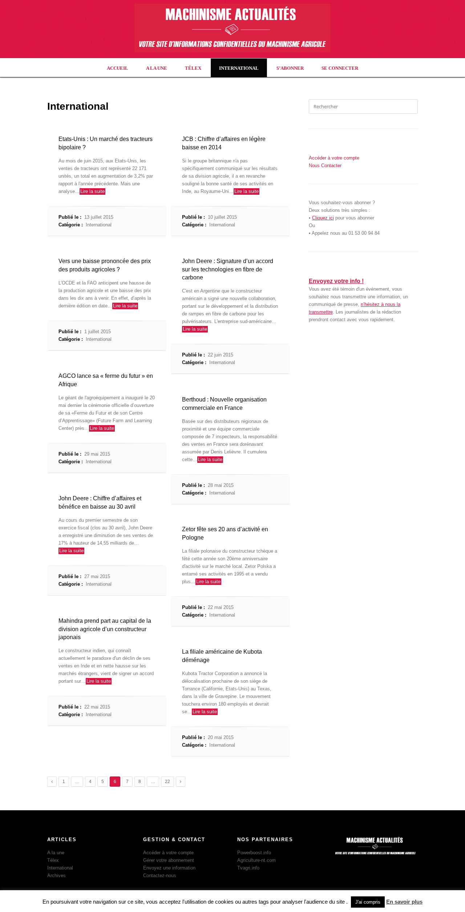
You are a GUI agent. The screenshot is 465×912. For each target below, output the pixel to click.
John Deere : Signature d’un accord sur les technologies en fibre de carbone (227, 269)
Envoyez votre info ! (336, 281)
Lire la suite (92, 191)
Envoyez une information (169, 868)
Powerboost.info (254, 852)
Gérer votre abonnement (168, 860)
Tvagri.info (248, 868)
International (239, 68)
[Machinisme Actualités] (232, 50)
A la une (156, 68)
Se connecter (340, 68)
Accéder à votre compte (168, 852)
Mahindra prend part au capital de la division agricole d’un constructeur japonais (104, 629)
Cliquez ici (323, 218)
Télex (193, 68)
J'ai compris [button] (367, 902)
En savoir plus (404, 902)
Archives (56, 875)
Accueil (117, 68)
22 (167, 781)
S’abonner (290, 68)
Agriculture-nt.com (256, 860)
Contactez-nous (159, 875)
